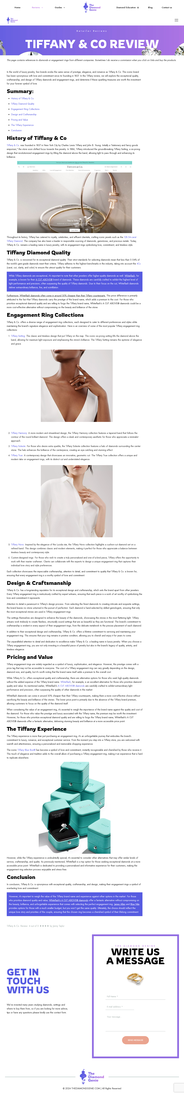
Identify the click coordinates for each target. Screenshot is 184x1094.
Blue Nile (134, 904)
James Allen (119, 904)
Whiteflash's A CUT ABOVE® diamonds (68, 900)
